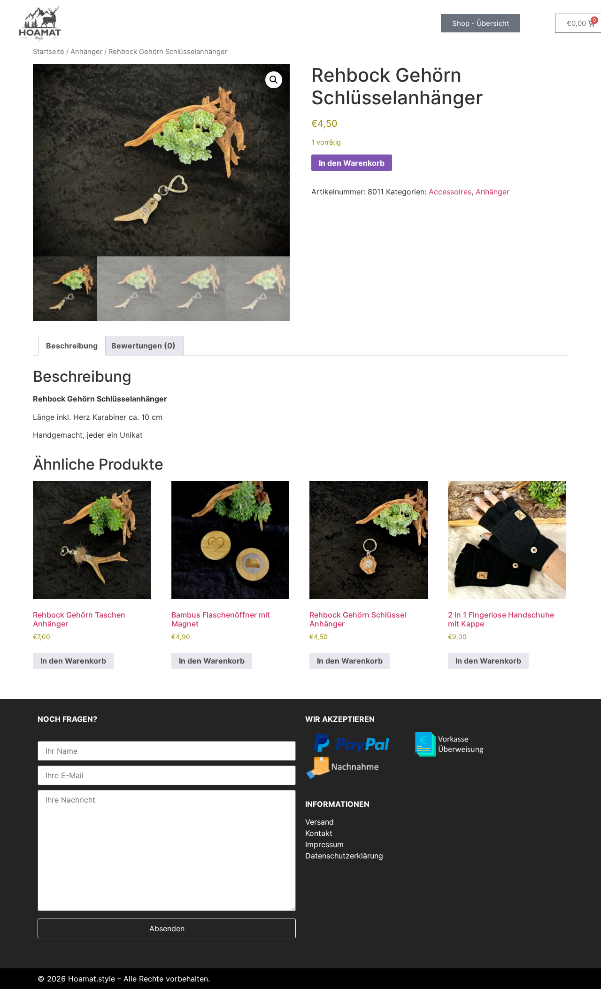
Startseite (48, 51)
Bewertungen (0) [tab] (143, 345)
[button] (273, 79)
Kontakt (318, 833)
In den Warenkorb (352, 163)
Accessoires (450, 191)
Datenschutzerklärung (344, 855)
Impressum (324, 844)
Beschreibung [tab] (72, 345)
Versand (319, 822)
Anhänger (86, 51)
